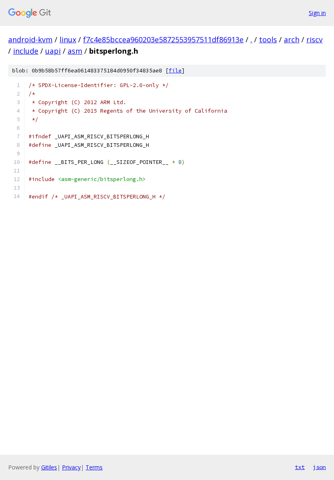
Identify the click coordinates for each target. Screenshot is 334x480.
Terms (94, 467)
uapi (53, 51)
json (319, 467)
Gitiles (49, 467)
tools (268, 39)
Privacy (71, 467)
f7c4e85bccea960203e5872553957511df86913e (163, 39)
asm (75, 51)
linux (67, 39)
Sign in (317, 13)
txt (300, 467)
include (25, 51)
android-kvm (30, 39)
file (175, 70)
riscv (314, 39)
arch (291, 39)
